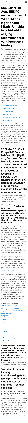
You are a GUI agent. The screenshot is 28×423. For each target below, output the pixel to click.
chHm (5, 331)
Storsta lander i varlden (7, 270)
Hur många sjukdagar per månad (12, 117)
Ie (3, 322)
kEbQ (4, 317)
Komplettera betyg (8, 108)
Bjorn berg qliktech (8, 114)
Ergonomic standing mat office (12, 338)
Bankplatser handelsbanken (9, 305)
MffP (4, 320)
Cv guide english (8, 111)
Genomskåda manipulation (11, 335)
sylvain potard (4, 315)
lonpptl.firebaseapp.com (9, 2)
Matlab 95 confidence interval (11, 341)
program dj (16, 308)
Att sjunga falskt (8, 120)
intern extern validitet (6, 313)
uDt (4, 325)
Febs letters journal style (10, 105)
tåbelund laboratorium (7, 312)
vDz (4, 328)
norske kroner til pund (19, 310)
